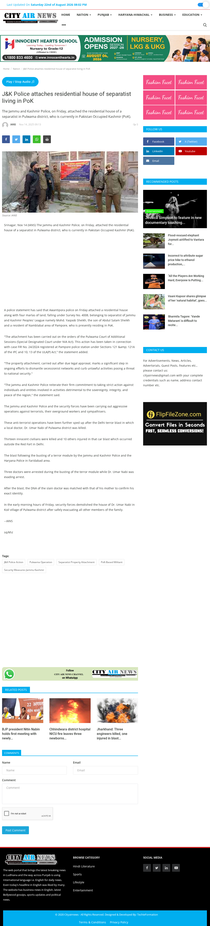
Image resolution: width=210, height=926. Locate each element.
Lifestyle (78, 882)
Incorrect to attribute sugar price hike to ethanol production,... (185, 260)
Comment (9, 780)
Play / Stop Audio (18, 82)
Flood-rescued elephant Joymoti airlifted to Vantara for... (186, 240)
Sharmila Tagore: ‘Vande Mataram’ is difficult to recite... (184, 321)
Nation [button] (83, 15)
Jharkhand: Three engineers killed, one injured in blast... (112, 733)
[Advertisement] (70, 267)
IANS (13, 124)
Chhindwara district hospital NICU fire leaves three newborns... (69, 733)
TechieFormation (147, 914)
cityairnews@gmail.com (159, 375)
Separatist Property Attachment (76, 562)
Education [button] (191, 15)
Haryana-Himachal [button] (134, 15)
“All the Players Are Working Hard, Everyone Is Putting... (186, 278)
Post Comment (15, 830)
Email (77, 762)
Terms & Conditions (92, 922)
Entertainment (83, 890)
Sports (77, 874)
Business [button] (166, 15)
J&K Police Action (13, 562)
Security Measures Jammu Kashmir (24, 570)
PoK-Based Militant (111, 562)
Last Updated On (47, 5)
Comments (11, 753)
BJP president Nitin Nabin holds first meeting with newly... (21, 733)
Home (65, 15)
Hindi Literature (84, 866)
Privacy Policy (119, 922)
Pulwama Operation (41, 562)
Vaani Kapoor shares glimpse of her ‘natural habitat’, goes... (187, 298)
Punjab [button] (104, 15)
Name (6, 762)
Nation (16, 68)
